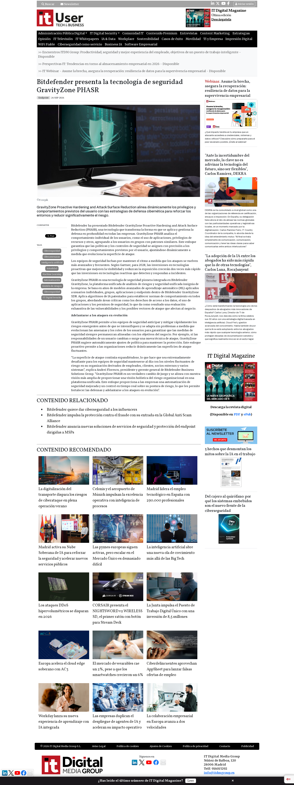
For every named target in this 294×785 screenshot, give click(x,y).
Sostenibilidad (148, 39)
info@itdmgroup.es (219, 773)
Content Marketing (215, 33)
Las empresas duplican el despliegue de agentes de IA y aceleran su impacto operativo (117, 722)
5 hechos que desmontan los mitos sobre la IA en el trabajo (230, 452)
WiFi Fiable (46, 44)
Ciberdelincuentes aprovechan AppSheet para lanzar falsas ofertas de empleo (172, 669)
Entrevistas (188, 33)
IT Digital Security (52, 297)
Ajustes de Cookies (161, 746)
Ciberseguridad (52, 250)
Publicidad (247, 746)
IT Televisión (63, 39)
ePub (247, 414)
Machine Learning (52, 274)
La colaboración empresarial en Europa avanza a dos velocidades (170, 722)
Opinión (44, 39)
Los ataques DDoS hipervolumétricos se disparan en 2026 (63, 611)
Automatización (52, 280)
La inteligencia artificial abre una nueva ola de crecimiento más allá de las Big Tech (171, 553)
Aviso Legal (98, 746)
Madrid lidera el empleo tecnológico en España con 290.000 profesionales (168, 495)
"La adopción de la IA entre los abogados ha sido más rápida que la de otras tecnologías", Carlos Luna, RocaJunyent (230, 263)
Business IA (113, 44)
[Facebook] (228, 3)
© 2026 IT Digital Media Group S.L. (60, 746)
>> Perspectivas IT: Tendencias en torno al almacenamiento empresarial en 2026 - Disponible (108, 64)
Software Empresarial (141, 44)
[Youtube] (223, 3)
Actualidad (52, 268)
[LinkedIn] (212, 3)
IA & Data (108, 39)
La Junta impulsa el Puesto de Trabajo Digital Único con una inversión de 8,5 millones (171, 611)
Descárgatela (221, 19)
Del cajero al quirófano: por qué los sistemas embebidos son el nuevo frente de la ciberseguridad (228, 504)
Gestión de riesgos (52, 286)
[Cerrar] (232, 780)
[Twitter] (218, 3)
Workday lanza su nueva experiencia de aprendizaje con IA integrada (63, 722)
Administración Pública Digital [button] (61, 33)
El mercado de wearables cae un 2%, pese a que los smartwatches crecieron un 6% (118, 669)
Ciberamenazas (52, 256)
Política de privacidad (195, 746)
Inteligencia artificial (51, 262)
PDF (237, 414)
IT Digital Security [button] (103, 33)
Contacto (224, 746)
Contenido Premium (161, 33)
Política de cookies (128, 746)
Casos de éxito (172, 39)
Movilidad (193, 39)
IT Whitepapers (87, 39)
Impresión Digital (238, 39)
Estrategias (241, 33)
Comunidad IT (133, 33)
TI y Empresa (213, 39)
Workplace (126, 39)
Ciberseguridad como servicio (80, 44)
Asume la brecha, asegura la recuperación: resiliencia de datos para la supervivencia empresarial (227, 89)
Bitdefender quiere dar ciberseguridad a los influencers (92, 409)
